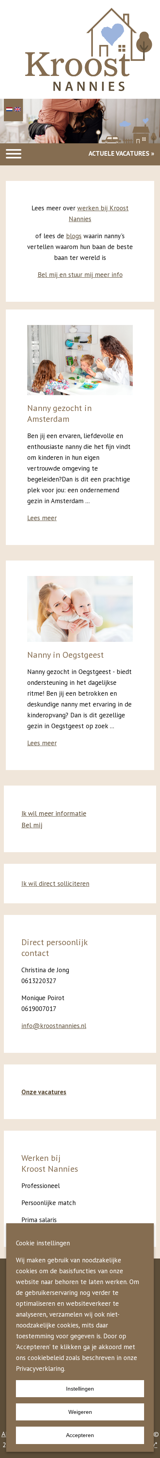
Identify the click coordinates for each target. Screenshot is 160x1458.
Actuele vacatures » (121, 153)
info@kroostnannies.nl (53, 1025)
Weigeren (80, 1412)
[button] (13, 154)
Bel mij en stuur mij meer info (80, 274)
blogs (74, 236)
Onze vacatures (43, 1092)
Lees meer (42, 518)
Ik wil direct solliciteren (55, 883)
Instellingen (80, 1389)
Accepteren (80, 1435)
